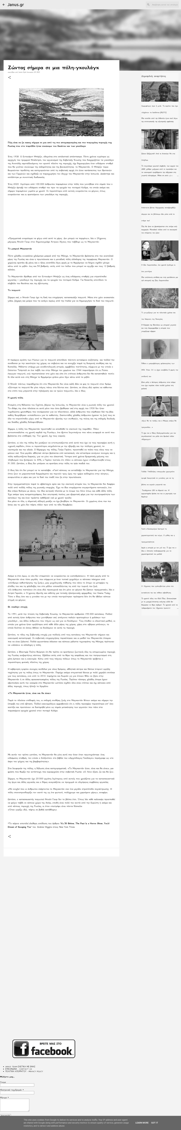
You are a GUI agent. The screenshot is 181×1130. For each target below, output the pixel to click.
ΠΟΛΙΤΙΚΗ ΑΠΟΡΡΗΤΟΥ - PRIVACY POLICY (24, 1071)
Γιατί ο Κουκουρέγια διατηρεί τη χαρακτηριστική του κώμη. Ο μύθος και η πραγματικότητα (158, 535)
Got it (154, 1123)
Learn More (142, 1123)
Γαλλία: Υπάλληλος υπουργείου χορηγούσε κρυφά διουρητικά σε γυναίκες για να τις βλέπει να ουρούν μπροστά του (158, 478)
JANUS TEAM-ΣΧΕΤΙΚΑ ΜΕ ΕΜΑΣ (20, 1066)
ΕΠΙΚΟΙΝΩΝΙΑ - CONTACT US (18, 1069)
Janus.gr (15, 4)
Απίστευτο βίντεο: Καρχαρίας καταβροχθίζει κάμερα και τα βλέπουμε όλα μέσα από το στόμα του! (158, 214)
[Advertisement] (61, 218)
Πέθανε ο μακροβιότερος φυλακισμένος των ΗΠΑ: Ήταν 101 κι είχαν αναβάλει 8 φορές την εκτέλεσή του (159, 369)
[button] (9, 77)
